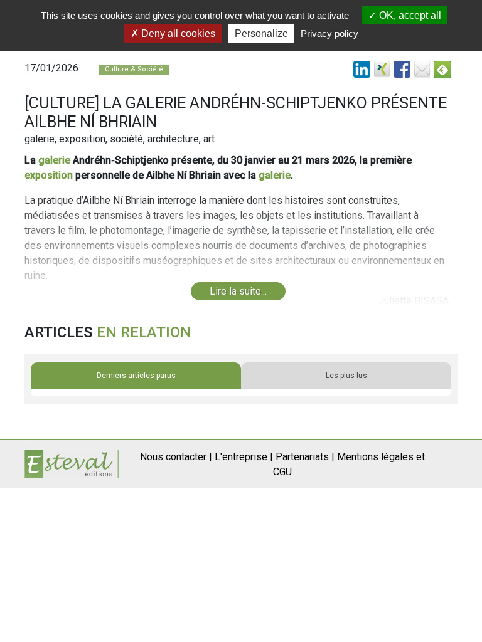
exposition (48, 175)
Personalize (261, 33)
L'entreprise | (244, 457)
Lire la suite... (238, 291)
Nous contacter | (176, 457)
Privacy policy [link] (329, 33)
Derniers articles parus (136, 375)
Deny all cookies (177, 33)
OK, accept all (409, 15)
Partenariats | (305, 457)
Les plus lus (346, 375)
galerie (54, 160)
